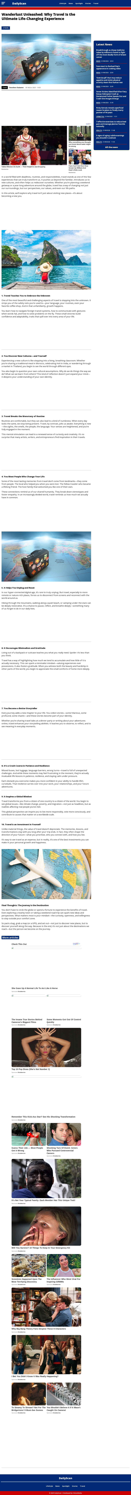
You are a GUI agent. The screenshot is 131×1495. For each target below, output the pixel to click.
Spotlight (79, 3)
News (71, 3)
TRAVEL (6, 28)
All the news (111, 147)
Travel (95, 3)
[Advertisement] (46, 107)
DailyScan (65, 1478)
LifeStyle (62, 3)
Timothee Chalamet (16, 87)
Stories (88, 3)
